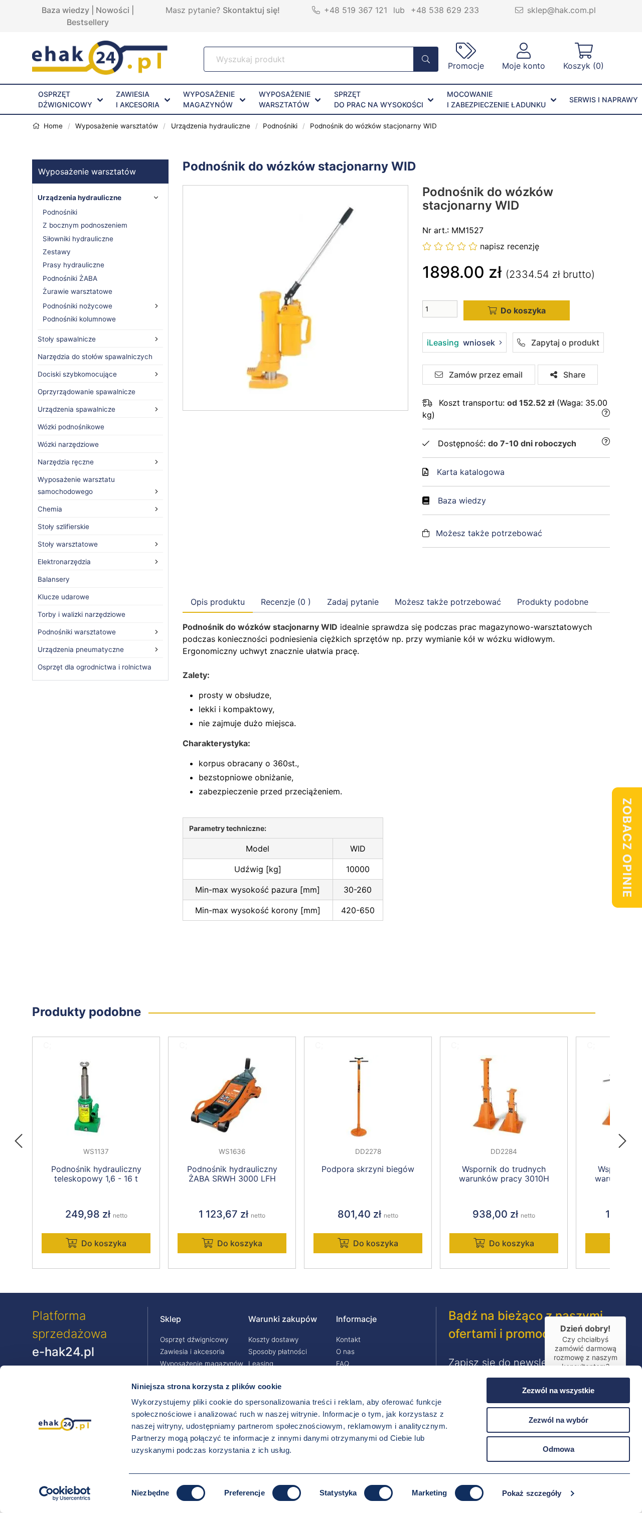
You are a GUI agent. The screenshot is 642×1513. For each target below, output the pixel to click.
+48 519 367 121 (355, 10)
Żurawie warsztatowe (77, 291)
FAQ (342, 1364)
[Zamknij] (625, 1316)
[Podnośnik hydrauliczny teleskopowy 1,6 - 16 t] (96, 1096)
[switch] (286, 1493)
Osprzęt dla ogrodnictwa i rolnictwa (94, 667)
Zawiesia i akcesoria (192, 1352)
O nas (345, 1352)
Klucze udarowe (63, 597)
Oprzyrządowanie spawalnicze (86, 392)
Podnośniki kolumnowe (79, 319)
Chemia (50, 509)
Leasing (260, 1364)
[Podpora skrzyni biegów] (367, 1096)
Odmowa (558, 1449)
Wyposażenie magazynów (201, 1364)
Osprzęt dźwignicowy (194, 1339)
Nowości (112, 10)
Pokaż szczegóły (532, 1493)
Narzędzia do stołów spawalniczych (95, 357)
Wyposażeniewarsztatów (284, 99)
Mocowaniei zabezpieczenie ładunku (496, 99)
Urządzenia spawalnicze (76, 409)
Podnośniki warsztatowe (77, 632)
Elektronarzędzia (64, 562)
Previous (24, 1138)
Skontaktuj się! (251, 10)
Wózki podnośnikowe (71, 427)
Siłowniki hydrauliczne (78, 239)
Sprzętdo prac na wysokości (378, 99)
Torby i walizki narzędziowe (81, 614)
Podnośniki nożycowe (77, 306)
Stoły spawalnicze (67, 339)
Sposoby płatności (277, 1352)
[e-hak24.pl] (100, 72)
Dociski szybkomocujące (77, 374)
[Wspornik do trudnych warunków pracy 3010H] (503, 1096)
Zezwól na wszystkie (558, 1390)
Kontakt (348, 1339)
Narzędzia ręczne (66, 462)
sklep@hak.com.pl (561, 10)
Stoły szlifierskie (63, 527)
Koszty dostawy (273, 1339)
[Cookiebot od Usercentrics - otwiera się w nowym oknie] (65, 1493)
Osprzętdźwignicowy (65, 99)
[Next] (622, 1138)
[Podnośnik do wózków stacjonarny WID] (296, 298)
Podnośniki (60, 212)
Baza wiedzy (65, 10)
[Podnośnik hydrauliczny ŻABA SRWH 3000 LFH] (232, 1096)
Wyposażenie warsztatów (87, 171)
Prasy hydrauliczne (73, 265)
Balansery (54, 579)
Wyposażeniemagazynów (209, 99)
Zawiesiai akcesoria (137, 99)
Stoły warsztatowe (68, 544)
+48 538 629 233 (445, 10)
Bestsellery (88, 22)
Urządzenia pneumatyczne (81, 649)
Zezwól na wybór (558, 1420)
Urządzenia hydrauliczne (79, 198)
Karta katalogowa (471, 472)
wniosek (461, 343)
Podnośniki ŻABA (70, 278)
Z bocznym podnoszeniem (85, 225)
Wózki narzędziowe (68, 444)
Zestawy (57, 252)
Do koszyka (103, 1243)
